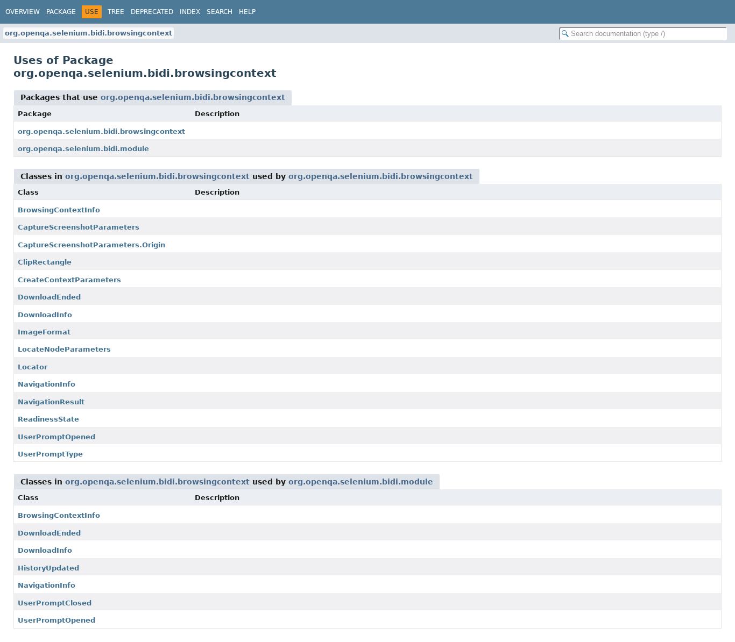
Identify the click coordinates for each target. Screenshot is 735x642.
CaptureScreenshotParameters (78, 227)
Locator (32, 367)
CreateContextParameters (69, 280)
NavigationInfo (46, 384)
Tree (116, 12)
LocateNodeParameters (64, 349)
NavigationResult (51, 402)
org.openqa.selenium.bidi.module (83, 149)
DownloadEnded (49, 297)
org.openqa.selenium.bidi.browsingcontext (88, 33)
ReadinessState (48, 419)
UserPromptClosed (54, 603)
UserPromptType (50, 454)
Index (190, 12)
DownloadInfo (45, 315)
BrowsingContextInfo (59, 210)
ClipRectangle (45, 262)
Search (219, 12)
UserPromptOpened (56, 437)
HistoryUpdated (48, 568)
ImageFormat (44, 332)
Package (61, 12)
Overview (22, 12)
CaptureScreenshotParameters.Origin (91, 245)
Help (247, 12)
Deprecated (152, 12)
